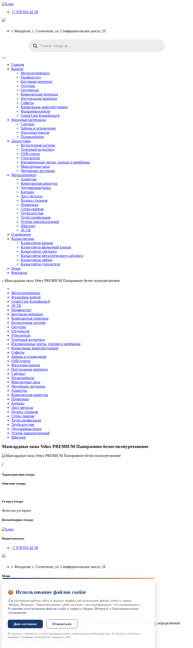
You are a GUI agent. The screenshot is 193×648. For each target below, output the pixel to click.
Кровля (17, 69)
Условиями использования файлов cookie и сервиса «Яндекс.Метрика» (58, 608)
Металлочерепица (35, 73)
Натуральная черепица (39, 98)
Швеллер (28, 226)
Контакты (19, 273)
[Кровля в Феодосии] (8, 4)
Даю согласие (25, 624)
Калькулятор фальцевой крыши (46, 247)
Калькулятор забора (36, 260)
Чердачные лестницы (38, 171)
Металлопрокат (23, 175)
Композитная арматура (39, 183)
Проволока (29, 205)
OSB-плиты (30, 154)
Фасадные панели (35, 132)
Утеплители (30, 158)
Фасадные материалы (28, 120)
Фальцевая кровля (35, 111)
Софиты (27, 103)
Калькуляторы (22, 239)
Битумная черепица (36, 81)
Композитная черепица (39, 94)
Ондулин (28, 86)
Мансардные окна (35, 166)
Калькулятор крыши (37, 243)
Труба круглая (32, 213)
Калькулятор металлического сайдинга (52, 256)
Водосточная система (38, 145)
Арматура (28, 179)
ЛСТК (26, 230)
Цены (15, 268)
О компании (21, 234)
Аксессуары (21, 141)
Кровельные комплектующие (44, 107)
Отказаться (61, 624)
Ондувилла (30, 90)
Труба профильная (35, 217)
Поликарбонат (32, 137)
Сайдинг (28, 124)
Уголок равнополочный (40, 222)
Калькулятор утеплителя (40, 264)
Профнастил (31, 77)
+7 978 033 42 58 (24, 12)
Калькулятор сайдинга (39, 251)
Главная (17, 65)
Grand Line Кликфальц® (40, 115)
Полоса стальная (34, 200)
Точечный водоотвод (38, 149)
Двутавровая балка (36, 188)
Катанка (27, 192)
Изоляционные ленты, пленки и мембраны (55, 162)
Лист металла (31, 196)
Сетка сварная (32, 209)
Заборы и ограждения (38, 128)
